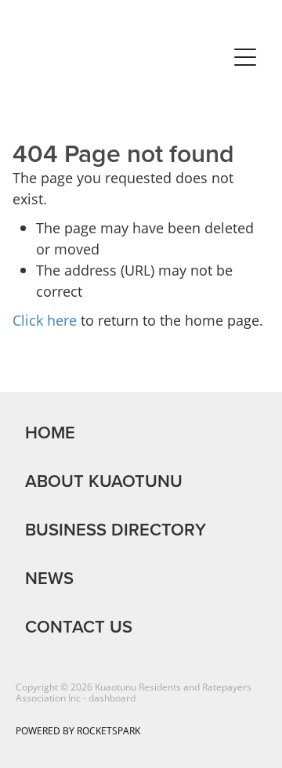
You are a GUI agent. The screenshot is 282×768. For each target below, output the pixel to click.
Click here (45, 320)
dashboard (112, 698)
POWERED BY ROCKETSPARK (78, 730)
